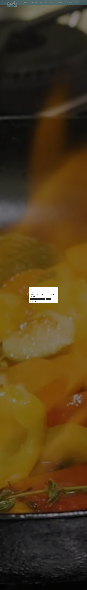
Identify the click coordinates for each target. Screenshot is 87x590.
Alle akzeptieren (33, 298)
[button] (39, 294)
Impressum (31, 301)
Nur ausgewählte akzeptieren (41, 298)
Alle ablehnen (48, 298)
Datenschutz (35, 301)
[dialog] (43, 295)
